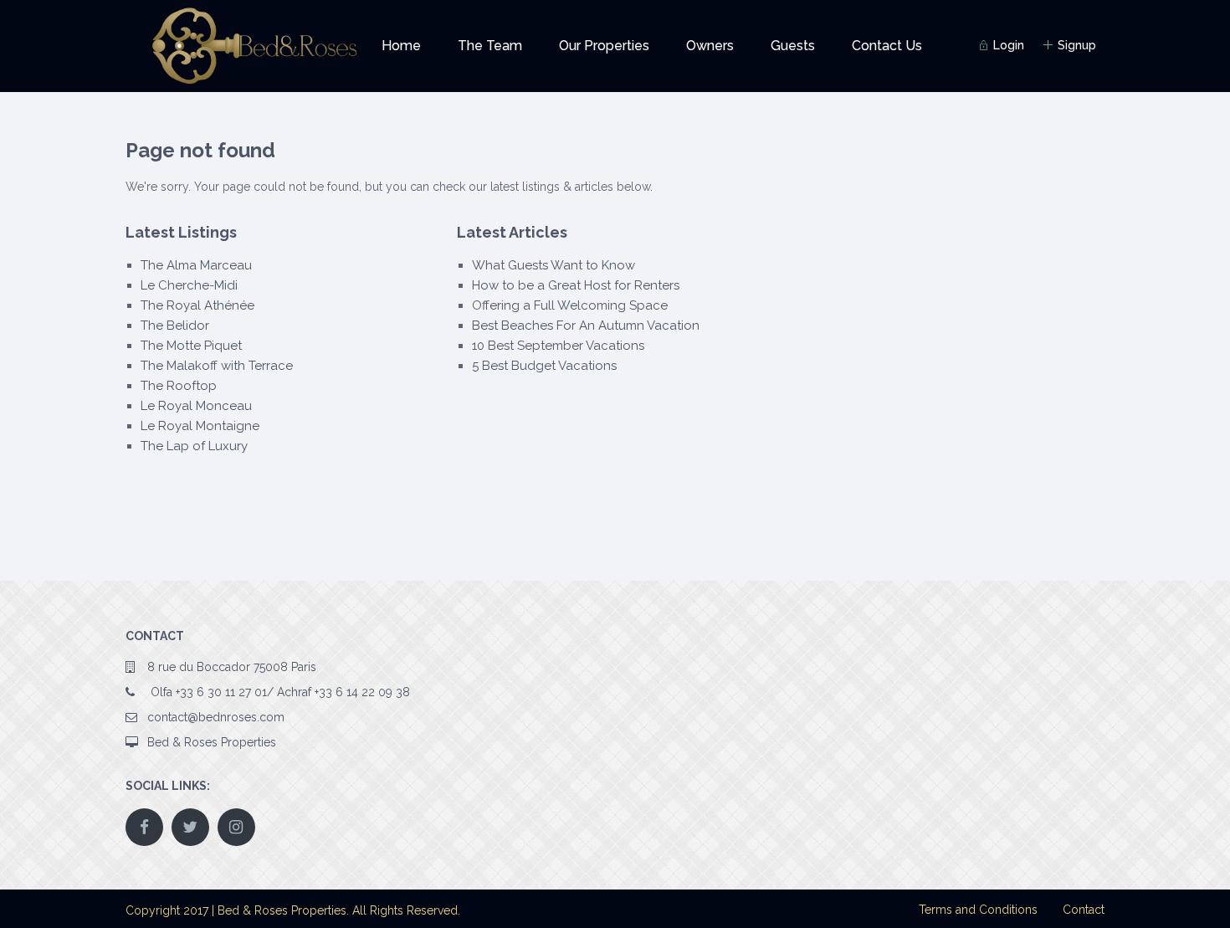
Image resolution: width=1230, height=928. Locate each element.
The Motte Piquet (191, 345)
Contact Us (887, 46)
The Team (490, 46)
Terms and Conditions (978, 909)
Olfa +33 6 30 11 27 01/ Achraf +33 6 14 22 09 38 (278, 692)
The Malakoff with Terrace (217, 365)
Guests (793, 46)
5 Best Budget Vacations (544, 365)
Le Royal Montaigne (200, 425)
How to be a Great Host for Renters (575, 285)
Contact (1083, 909)
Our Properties (604, 46)
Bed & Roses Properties (211, 742)
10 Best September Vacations (558, 345)
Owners (710, 46)
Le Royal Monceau (196, 405)
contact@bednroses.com (215, 717)
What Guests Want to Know (553, 265)
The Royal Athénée (197, 305)
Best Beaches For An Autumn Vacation (586, 325)
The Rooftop (179, 385)
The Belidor (175, 325)
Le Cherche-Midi (189, 285)
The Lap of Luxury (194, 446)
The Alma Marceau (196, 265)
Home (401, 46)
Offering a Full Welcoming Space (570, 305)
